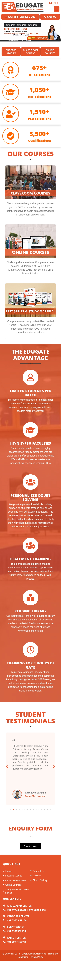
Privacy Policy (36, 957)
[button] (53, 9)
